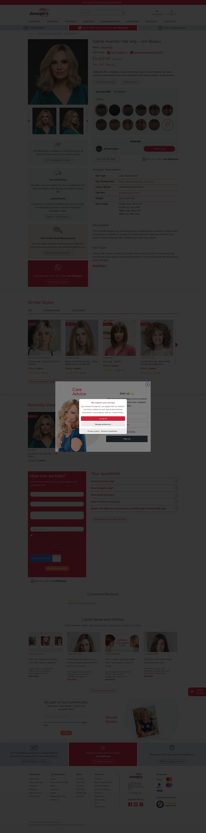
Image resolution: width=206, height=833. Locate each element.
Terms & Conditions (109, 431)
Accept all (103, 418)
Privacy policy (94, 431)
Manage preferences (103, 424)
